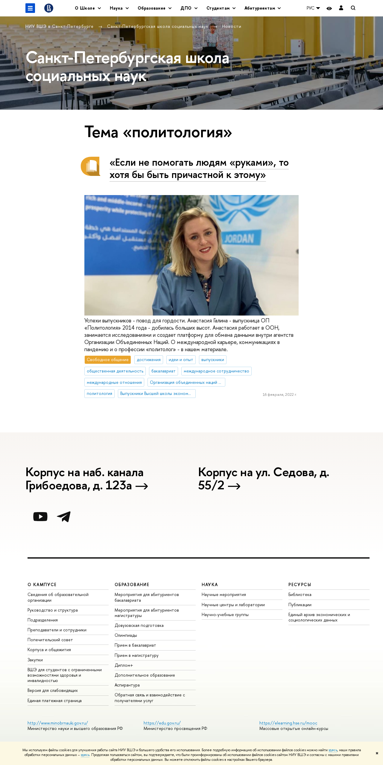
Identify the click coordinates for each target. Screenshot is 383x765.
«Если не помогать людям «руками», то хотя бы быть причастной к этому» (199, 168)
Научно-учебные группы (225, 614)
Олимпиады (126, 635)
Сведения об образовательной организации (58, 597)
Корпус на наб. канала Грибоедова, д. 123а (84, 479)
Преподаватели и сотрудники (57, 630)
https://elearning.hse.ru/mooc (288, 723)
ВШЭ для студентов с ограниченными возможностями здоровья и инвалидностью (65, 675)
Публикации (299, 604)
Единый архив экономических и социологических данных (319, 617)
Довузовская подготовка (139, 625)
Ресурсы (299, 584)
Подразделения (43, 620)
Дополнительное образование (145, 675)
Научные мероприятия (224, 594)
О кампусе (42, 584)
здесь (333, 750)
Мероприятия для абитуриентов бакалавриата (147, 597)
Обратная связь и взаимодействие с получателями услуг (150, 697)
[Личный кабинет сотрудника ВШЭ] (341, 8)
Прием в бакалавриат (135, 645)
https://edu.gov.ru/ (162, 723)
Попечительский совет (50, 639)
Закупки (35, 660)
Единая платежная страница (55, 700)
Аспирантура (127, 685)
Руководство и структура (53, 610)
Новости (231, 26)
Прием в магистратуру (137, 655)
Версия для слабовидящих (53, 690)
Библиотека (299, 594)
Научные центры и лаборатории (233, 604)
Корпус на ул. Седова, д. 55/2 (263, 479)
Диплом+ (124, 665)
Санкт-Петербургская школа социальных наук (158, 26)
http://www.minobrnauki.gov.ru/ (58, 723)
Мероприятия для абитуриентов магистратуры (147, 612)
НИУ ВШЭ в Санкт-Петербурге (60, 26)
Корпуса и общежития (49, 649)
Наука (210, 584)
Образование (132, 584)
